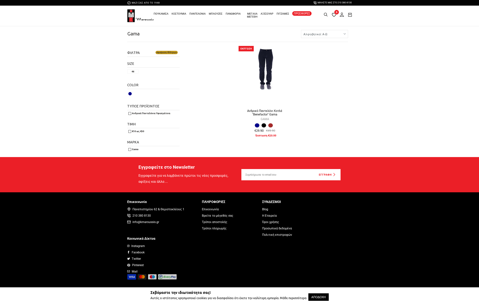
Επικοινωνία (210, 209)
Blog (265, 209)
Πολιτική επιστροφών (277, 235)
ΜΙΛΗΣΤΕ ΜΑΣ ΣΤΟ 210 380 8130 (335, 2)
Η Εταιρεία (269, 215)
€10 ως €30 (137, 131)
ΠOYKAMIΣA (161, 13)
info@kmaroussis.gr (145, 222)
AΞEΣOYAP (267, 13)
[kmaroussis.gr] (140, 16)
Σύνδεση (341, 14)
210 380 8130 (141, 215)
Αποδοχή (318, 297)
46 (133, 71)
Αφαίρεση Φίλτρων (166, 52)
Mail (135, 271)
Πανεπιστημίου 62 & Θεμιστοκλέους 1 (158, 209)
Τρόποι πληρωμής (214, 228)
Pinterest (138, 265)
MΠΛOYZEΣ (215, 13)
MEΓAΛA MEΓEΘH (252, 15)
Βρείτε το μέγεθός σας (217, 215)
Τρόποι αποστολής (214, 222)
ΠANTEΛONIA (197, 13)
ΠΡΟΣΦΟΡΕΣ (302, 13)
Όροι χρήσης (270, 222)
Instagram (138, 246)
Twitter (136, 259)
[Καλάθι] (350, 14)
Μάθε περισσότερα (293, 298)
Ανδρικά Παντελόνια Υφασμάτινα (150, 113)
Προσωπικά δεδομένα (277, 228)
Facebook (138, 252)
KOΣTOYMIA (179, 13)
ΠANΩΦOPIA (233, 13)
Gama (133, 33)
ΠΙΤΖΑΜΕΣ (283, 13)
